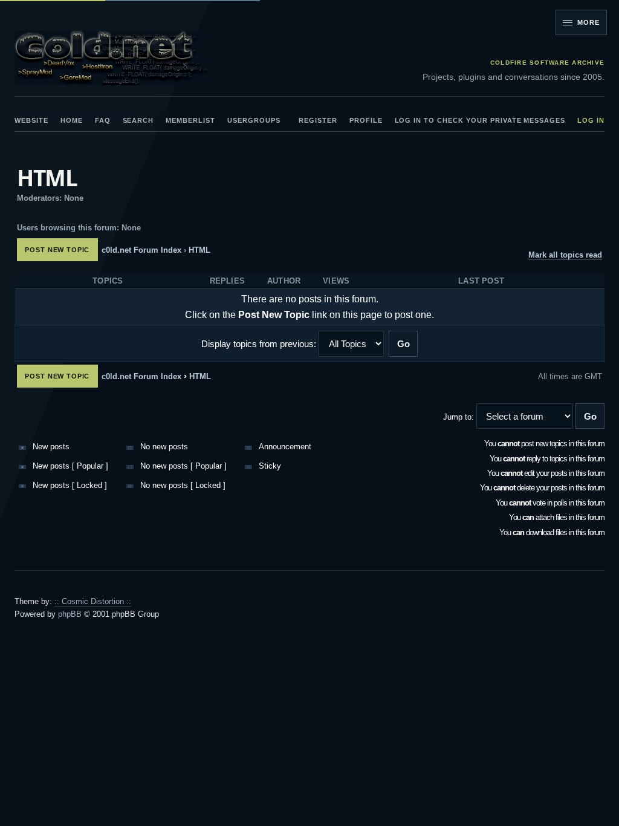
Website (31, 120)
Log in (590, 120)
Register (318, 120)
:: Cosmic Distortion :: (92, 601)
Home (71, 120)
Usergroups (253, 120)
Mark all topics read (565, 254)
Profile (366, 120)
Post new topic (57, 249)
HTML (47, 177)
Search (138, 120)
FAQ (103, 120)
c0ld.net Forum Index (141, 250)
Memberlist (190, 120)
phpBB (70, 614)
